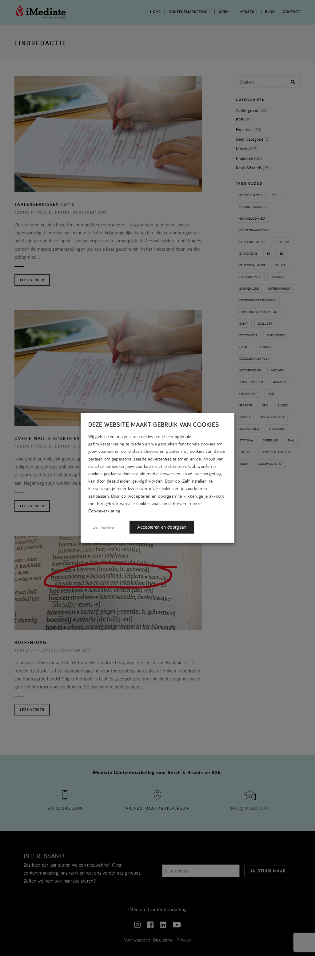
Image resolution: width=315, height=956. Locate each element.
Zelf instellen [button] (104, 527)
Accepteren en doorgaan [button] (161, 527)
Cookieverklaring (104, 511)
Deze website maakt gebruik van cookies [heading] (153, 424)
